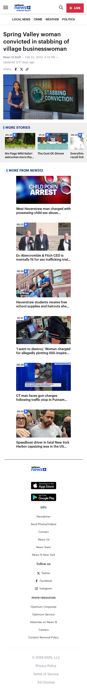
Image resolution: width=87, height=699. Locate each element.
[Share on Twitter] (21, 69)
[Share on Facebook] (15, 69)
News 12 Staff (12, 57)
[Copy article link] (27, 69)
